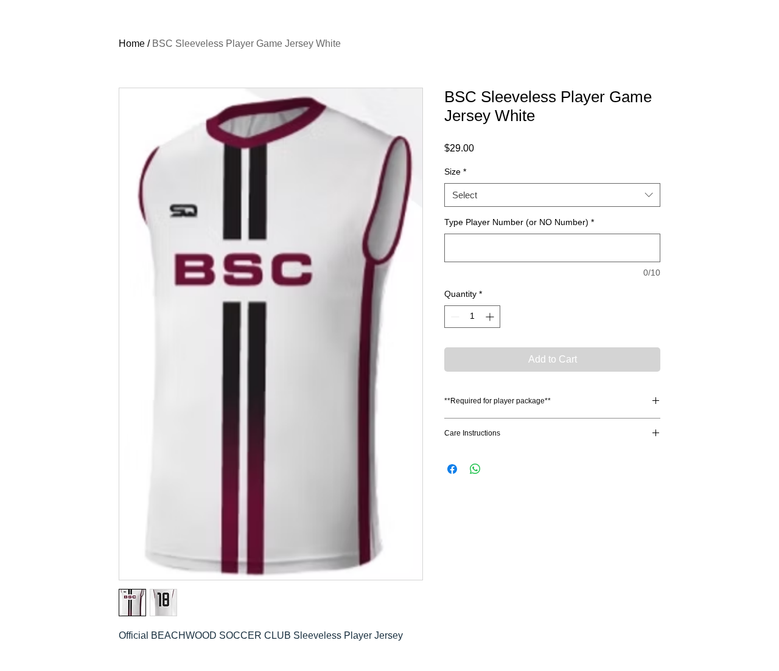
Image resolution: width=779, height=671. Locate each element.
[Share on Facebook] (452, 469)
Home (132, 43)
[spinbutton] (472, 316)
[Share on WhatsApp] (475, 469)
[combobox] (552, 195)
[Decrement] (453, 316)
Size (455, 171)
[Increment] (490, 316)
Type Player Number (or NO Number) (519, 222)
